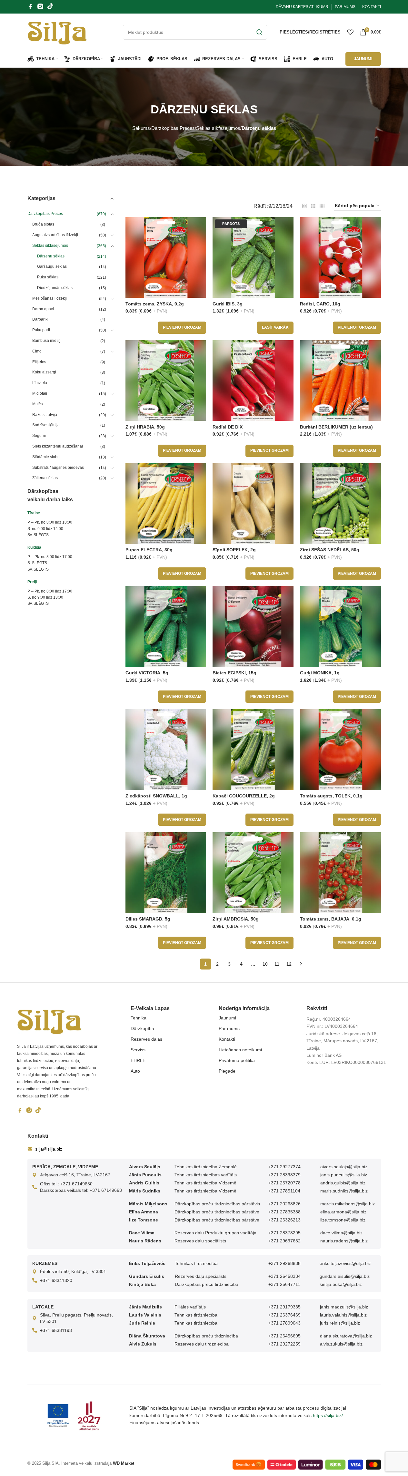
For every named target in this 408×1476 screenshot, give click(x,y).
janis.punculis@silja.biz (343, 1174)
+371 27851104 (284, 1190)
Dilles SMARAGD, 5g (147, 918)
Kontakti (227, 1039)
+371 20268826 (284, 1203)
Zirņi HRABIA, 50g (145, 426)
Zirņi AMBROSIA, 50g (236, 918)
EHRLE (138, 1060)
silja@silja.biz (48, 1149)
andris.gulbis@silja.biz (342, 1182)
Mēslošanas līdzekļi (49, 298)
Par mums (229, 1028)
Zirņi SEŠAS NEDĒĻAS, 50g (329, 549)
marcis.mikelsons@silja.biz (347, 1203)
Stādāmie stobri (46, 457)
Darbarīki (40, 319)
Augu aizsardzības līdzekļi (55, 235)
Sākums (141, 128)
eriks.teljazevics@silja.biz (345, 1263)
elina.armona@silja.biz (343, 1211)
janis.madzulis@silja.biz (344, 1306)
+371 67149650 (76, 1183)
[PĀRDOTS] (253, 257)
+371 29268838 (284, 1263)
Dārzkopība (142, 1028)
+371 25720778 (284, 1182)
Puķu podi (41, 330)
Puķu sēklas (47, 277)
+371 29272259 (284, 1343)
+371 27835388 (284, 1211)
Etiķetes (39, 362)
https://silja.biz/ (328, 1415)
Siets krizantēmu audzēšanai (57, 446)
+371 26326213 (284, 1219)
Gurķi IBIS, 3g (228, 303)
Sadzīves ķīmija (46, 425)
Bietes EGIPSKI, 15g (234, 672)
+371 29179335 (284, 1306)
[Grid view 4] (322, 206)
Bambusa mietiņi (47, 340)
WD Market (123, 1463)
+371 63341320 (56, 1280)
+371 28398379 (284, 1174)
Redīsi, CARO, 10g (320, 303)
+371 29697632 (284, 1240)
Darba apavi (43, 309)
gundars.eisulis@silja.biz (345, 1276)
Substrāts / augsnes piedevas (58, 467)
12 (289, 964)
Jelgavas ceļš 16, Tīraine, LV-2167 (75, 1174)
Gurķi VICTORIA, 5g (146, 672)
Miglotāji (39, 393)
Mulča (37, 404)
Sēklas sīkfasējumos (218, 128)
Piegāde (227, 1071)
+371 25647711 (284, 1284)
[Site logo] (57, 31)
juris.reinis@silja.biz (340, 1323)
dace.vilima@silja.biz (341, 1232)
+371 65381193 (56, 1330)
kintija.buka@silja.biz (341, 1284)
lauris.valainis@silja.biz (343, 1314)
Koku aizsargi (44, 372)
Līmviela (39, 383)
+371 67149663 (106, 1190)
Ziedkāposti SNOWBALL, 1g (156, 795)
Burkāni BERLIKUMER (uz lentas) (336, 426)
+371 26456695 (284, 1335)
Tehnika (138, 1017)
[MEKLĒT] (259, 32)
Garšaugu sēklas (52, 266)
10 (265, 964)
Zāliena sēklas (45, 478)
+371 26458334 (284, 1276)
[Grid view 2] (304, 206)
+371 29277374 (284, 1166)
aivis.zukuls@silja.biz (341, 1343)
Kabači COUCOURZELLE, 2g (244, 795)
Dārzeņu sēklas (51, 256)
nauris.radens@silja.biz (344, 1240)
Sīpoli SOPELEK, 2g (234, 549)
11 (276, 964)
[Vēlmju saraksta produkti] (350, 32)
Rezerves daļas (146, 1039)
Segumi (39, 435)
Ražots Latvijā (44, 414)
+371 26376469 (284, 1314)
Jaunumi (227, 1017)
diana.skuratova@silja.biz (346, 1335)
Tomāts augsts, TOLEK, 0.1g (331, 795)
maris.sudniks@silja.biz (344, 1190)
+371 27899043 (284, 1323)
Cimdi (37, 351)
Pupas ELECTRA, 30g (149, 549)
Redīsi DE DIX (228, 426)
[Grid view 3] (313, 206)
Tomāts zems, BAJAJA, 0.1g (330, 918)
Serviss (138, 1049)
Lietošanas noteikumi (240, 1049)
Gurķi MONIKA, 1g (320, 672)
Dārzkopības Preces (173, 128)
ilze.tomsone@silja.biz (342, 1219)
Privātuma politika (237, 1060)
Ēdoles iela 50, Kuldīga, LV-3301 (73, 1271)
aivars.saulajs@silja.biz (343, 1166)
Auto (135, 1071)
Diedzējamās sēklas (55, 287)
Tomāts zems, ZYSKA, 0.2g (154, 303)
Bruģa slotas (43, 224)
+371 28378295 (284, 1232)
